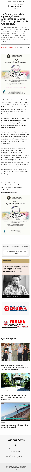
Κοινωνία (5, 47)
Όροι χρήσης (26, 448)
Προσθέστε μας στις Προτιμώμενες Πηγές (15, 252)
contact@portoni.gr (15, 451)
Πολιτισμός (10, 47)
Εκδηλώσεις (4, 448)
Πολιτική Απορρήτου (17, 448)
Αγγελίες (10, 448)
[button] (3, 6)
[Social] (15, 445)
